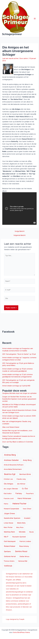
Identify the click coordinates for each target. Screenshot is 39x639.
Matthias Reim (9, 532)
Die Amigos (8, 484)
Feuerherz (30, 493)
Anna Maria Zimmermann (13, 469)
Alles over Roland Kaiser (10, 427)
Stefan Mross (24, 556)
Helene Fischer (19, 503)
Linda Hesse (8, 523)
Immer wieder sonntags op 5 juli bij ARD (16, 386)
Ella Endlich (8, 493)
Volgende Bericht (19, 235)
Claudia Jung (21, 479)
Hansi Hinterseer (24, 498)
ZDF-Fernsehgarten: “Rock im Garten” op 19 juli (19, 354)
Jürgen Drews (9, 513)
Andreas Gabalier (11, 460)
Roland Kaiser (9, 546)
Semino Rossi (21, 551)
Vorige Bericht (19, 231)
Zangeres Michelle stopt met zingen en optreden (19, 393)
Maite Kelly (21, 523)
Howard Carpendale (11, 509)
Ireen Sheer (27, 509)
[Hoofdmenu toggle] (35, 18)
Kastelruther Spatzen (12, 518)
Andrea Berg (10, 455)
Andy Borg (27, 460)
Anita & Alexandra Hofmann (14, 465)
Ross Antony (24, 546)
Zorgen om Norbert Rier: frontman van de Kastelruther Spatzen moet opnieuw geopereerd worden (19, 399)
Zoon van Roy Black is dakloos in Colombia (17, 442)
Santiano (7, 551)
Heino (6, 504)
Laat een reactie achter (10, 58)
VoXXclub (8, 566)
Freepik (21, 619)
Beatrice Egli (9, 474)
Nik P (6, 537)
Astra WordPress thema (21, 632)
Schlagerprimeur (12, 34)
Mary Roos (19, 527)
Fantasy (18, 493)
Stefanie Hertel (10, 556)
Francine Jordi (9, 498)
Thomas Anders (9, 561)
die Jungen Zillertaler (11, 488)
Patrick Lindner (25, 541)
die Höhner (21, 484)
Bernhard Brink (25, 474)
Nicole (31, 532)
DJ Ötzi (25, 489)
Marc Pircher (8, 527)
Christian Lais (8, 479)
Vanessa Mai (22, 561)
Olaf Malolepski (10, 541)
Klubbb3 (27, 518)
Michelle (22, 532)
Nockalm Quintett (19, 537)
